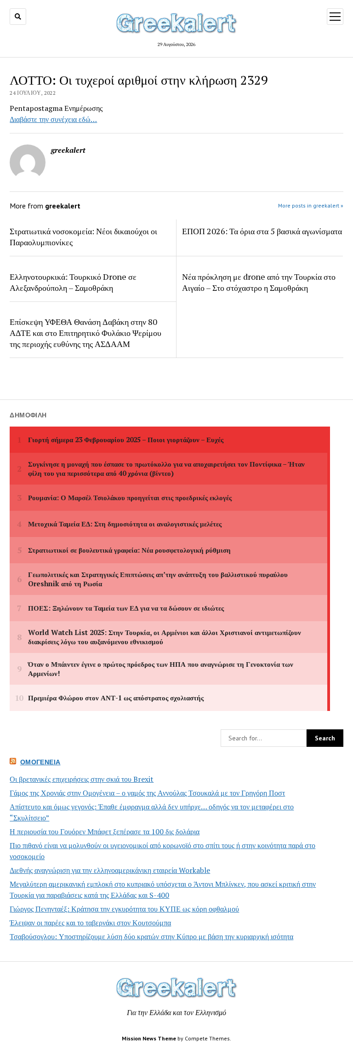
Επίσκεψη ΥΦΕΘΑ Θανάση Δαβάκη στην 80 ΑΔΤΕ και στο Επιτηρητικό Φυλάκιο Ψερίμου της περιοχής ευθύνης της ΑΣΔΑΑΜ (85, 332)
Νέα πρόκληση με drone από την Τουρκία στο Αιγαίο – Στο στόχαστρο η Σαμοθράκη (259, 282)
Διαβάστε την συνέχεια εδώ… (53, 119)
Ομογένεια (40, 762)
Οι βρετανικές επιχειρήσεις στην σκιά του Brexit (82, 779)
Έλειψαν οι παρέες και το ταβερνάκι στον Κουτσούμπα (90, 923)
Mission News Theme (149, 1038)
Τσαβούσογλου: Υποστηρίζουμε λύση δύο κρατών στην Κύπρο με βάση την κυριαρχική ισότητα (151, 936)
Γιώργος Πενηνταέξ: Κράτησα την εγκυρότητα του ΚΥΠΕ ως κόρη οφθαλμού (124, 909)
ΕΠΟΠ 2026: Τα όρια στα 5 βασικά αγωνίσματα (262, 231)
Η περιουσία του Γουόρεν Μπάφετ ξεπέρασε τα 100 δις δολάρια (104, 831)
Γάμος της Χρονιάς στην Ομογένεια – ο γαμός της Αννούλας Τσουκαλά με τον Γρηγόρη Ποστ (147, 793)
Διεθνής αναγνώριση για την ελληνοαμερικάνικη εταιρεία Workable (110, 870)
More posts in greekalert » (310, 205)
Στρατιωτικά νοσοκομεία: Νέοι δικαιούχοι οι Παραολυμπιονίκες (83, 236)
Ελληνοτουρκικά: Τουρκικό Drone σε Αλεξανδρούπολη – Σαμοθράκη (73, 282)
